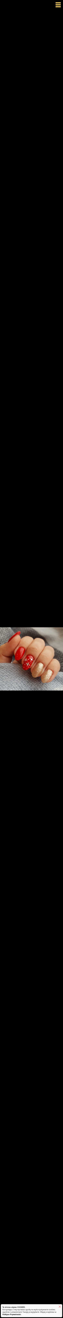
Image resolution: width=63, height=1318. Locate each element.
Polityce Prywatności (11, 1314)
